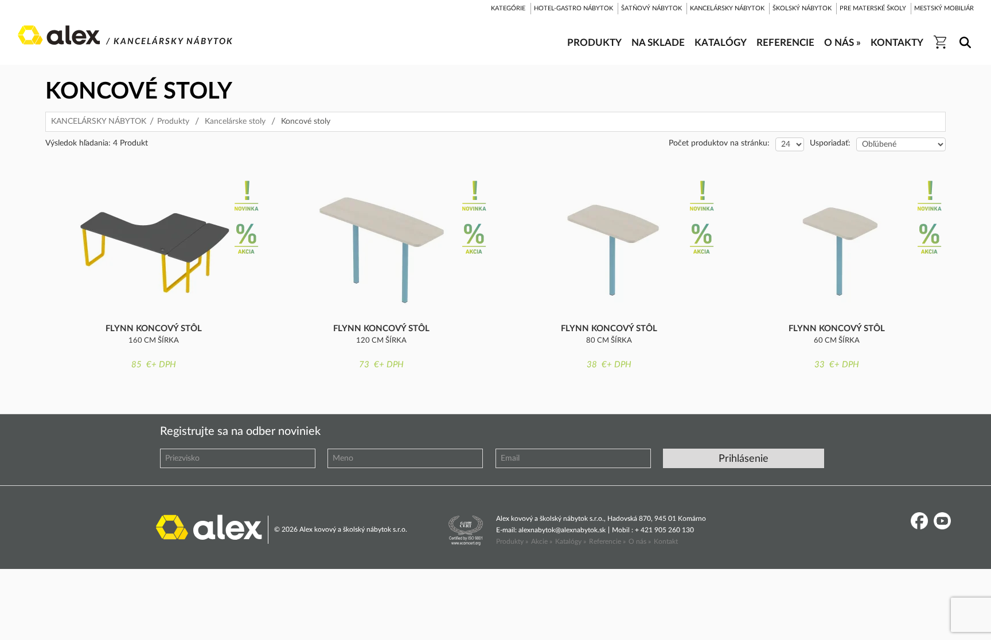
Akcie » (541, 541)
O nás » (640, 541)
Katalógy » (570, 541)
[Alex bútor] (208, 526)
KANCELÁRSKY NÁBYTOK (98, 121)
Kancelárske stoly (235, 121)
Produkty (173, 121)
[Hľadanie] (963, 35)
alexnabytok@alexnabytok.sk (562, 530)
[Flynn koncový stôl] (153, 245)
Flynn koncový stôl (154, 328)
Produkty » (512, 541)
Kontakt (666, 541)
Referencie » (607, 541)
